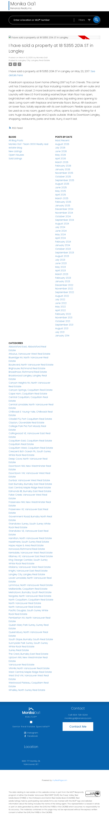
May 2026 (60, 154)
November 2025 (64, 173)
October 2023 (63, 249)
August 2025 (62, 183)
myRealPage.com (59, 780)
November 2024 (64, 212)
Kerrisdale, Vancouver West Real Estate (31, 552)
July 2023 (60, 259)
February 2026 (63, 165)
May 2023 (60, 267)
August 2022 (62, 296)
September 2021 (64, 324)
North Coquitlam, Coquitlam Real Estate (31, 599)
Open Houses (16, 154)
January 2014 (62, 335)
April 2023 (60, 270)
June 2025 (61, 187)
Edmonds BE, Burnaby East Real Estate (30, 491)
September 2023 (64, 252)
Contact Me (77, 727)
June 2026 (61, 151)
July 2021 (59, 332)
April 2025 (60, 194)
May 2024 (60, 234)
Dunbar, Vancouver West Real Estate (29, 480)
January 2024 (62, 245)
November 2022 (64, 288)
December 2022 (64, 285)
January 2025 (62, 205)
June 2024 (61, 230)
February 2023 (63, 277)
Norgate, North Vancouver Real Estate (30, 596)
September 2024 (64, 220)
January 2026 (62, 169)
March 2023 (61, 274)
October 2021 (62, 321)
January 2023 (62, 281)
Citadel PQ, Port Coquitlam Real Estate (30, 419)
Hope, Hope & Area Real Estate (26, 545)
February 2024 (63, 241)
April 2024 (60, 238)
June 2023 (61, 263)
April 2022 (60, 310)
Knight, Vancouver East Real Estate (28, 570)
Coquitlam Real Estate (21, 444)
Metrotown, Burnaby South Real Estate (30, 592)
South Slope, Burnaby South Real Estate (31, 639)
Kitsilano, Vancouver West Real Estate (30, 567)
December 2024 (64, 209)
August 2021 (61, 328)
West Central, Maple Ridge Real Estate (30, 672)
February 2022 (63, 314)
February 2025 (63, 201)
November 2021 (63, 317)
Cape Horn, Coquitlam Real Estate (28, 393)
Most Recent (62, 140)
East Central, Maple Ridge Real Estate (30, 487)
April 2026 (60, 158)
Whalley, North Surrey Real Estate (27, 690)
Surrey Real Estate (19, 650)
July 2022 (60, 299)
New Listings (15, 151)
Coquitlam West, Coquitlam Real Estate (31, 447)
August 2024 (62, 223)
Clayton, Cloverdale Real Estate (26, 422)
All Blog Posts (16, 140)
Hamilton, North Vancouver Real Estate (30, 538)
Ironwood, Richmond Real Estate (27, 549)
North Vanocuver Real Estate (25, 606)
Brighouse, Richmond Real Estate (27, 368)
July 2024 (60, 227)
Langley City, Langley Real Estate (34, 60)
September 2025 (64, 180)
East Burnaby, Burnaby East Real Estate (30, 484)
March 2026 (61, 162)
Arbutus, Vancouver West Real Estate (29, 353)
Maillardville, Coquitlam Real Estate (28, 588)
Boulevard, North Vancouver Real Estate (31, 364)
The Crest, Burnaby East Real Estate (28, 654)
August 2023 (62, 256)
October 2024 (63, 216)
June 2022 (61, 303)
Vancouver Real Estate (21, 664)
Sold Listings (15, 158)
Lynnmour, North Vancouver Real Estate (31, 585)
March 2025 (61, 198)
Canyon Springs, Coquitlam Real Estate (31, 390)
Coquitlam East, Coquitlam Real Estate (30, 440)
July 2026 (60, 147)
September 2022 (64, 292)
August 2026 (62, 144)
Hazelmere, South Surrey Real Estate (29, 541)
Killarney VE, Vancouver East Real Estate (31, 556)
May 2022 (60, 306)
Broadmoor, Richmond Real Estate (28, 372)
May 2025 (60, 191)
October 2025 (63, 176)
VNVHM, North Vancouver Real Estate (29, 668)
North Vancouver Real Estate (25, 603)
